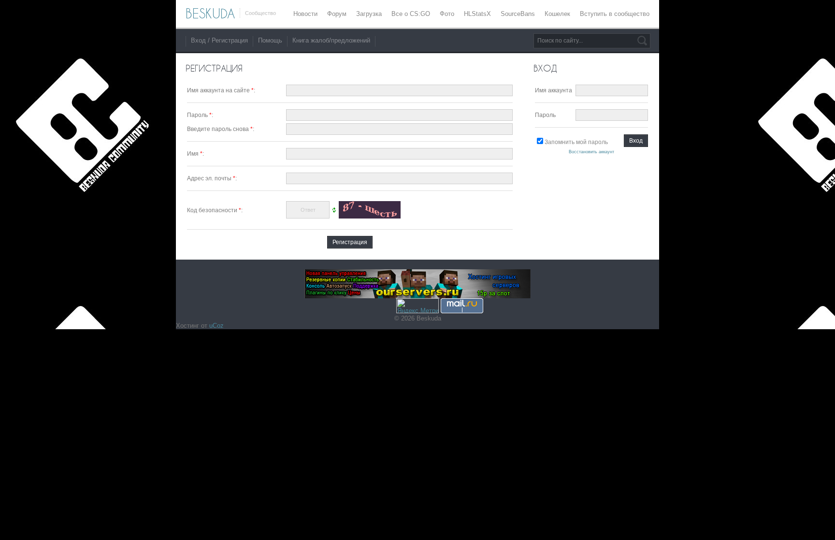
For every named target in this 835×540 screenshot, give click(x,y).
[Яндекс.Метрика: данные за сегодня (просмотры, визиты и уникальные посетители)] (417, 305)
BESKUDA (210, 13)
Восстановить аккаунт (591, 151)
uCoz (216, 325)
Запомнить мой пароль (576, 142)
